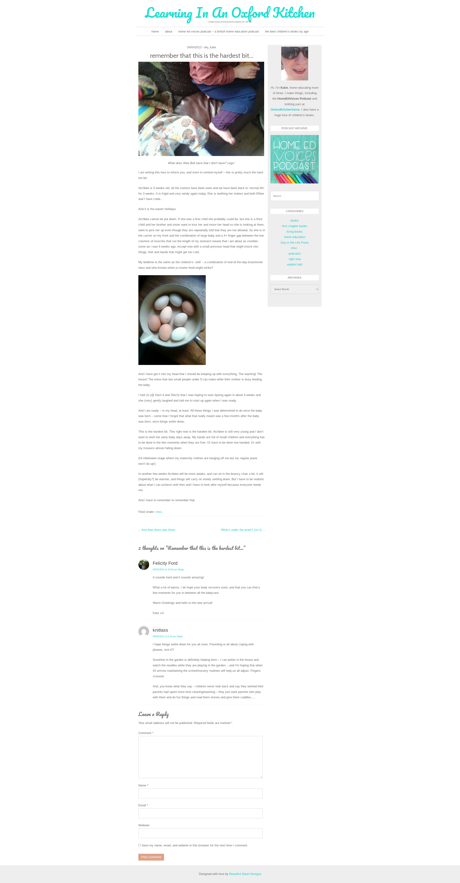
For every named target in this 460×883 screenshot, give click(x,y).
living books (295, 231)
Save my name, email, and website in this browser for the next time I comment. (195, 845)
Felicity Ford (165, 563)
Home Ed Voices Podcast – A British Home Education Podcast (218, 31)
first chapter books (294, 226)
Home (155, 31)
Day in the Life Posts (295, 242)
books (295, 220)
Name (143, 785)
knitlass (160, 630)
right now (295, 259)
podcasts (295, 253)
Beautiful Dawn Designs (245, 874)
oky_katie (210, 47)
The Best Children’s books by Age (287, 31)
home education (294, 237)
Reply (181, 569)
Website (143, 825)
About (168, 31)
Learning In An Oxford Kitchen (230, 12)
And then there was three (156, 530)
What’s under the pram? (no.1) (243, 530)
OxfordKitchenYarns (285, 109)
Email (143, 805)
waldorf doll (294, 264)
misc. (159, 512)
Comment (145, 733)
